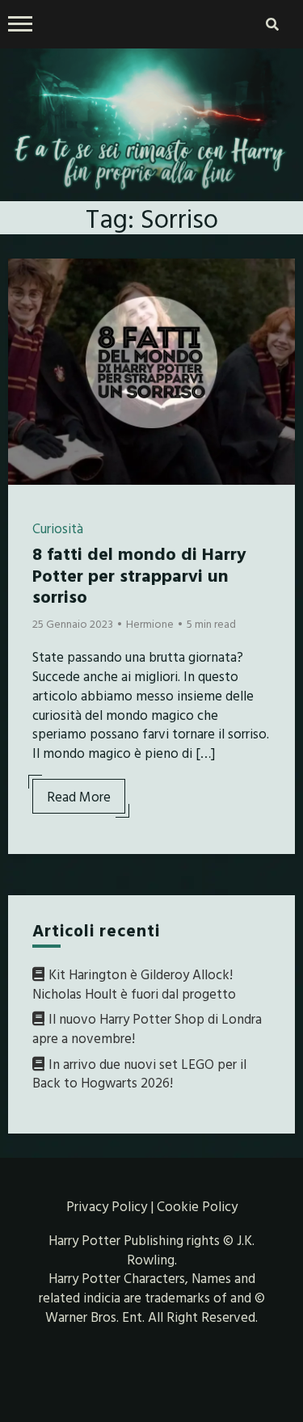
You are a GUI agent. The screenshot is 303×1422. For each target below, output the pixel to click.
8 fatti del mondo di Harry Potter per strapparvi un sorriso (139, 574)
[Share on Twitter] (26, 310)
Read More (79, 796)
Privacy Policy (106, 1206)
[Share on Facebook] (26, 281)
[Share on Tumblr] (26, 339)
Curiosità (57, 528)
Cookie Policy (197, 1206)
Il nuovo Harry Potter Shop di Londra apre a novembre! (147, 1028)
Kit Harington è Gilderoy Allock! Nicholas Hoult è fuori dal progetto (134, 983)
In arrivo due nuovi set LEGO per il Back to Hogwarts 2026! (139, 1073)
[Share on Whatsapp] (26, 368)
